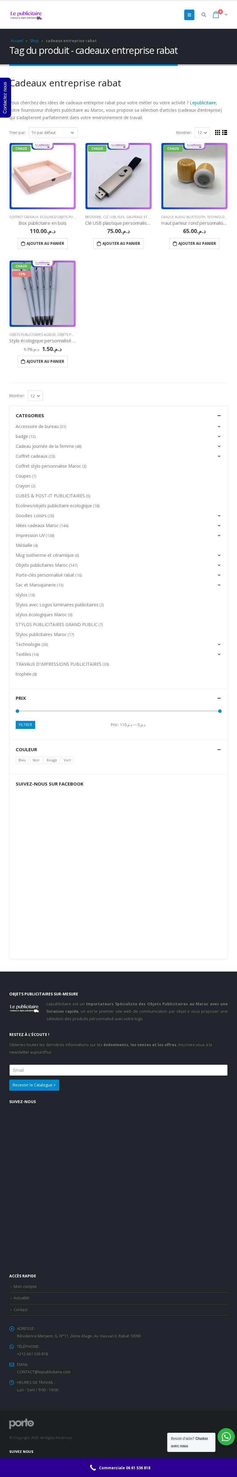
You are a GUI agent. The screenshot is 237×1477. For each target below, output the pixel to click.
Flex (121, 217)
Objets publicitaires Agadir (32, 334)
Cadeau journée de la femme (45, 446)
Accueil (17, 40)
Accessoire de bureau (37, 426)
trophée (23, 674)
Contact (20, 1309)
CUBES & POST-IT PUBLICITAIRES (50, 496)
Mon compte (25, 1286)
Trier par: (17, 132)
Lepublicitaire (203, 103)
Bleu (22, 760)
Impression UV (30, 535)
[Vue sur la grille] (218, 132)
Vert (67, 760)
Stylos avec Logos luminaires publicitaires (57, 605)
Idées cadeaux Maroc (37, 525)
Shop (34, 40)
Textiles (23, 654)
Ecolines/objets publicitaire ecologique (75, 217)
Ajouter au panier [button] (45, 243)
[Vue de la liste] (225, 132)
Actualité (21, 1298)
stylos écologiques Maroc (41, 614)
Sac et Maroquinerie (36, 585)
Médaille (24, 545)
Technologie (218, 217)
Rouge (52, 760)
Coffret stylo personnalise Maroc (48, 466)
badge (22, 436)
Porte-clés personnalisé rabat (45, 575)
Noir (36, 760)
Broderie (93, 217)
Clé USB (109, 217)
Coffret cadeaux (23, 217)
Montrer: (184, 132)
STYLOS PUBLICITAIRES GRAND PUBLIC (57, 624)
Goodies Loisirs (31, 515)
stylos (21, 595)
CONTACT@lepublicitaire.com (44, 1372)
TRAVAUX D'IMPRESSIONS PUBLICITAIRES (59, 664)
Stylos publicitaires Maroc (41, 634)
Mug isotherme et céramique (45, 555)
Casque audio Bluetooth (183, 217)
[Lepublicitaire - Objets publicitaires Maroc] (26, 14)
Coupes (23, 476)
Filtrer (25, 724)
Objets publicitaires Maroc (42, 565)
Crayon (23, 486)
